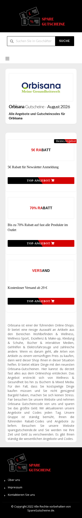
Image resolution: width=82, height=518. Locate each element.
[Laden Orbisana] (41, 87)
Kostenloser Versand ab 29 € (27, 288)
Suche (64, 41)
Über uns (14, 480)
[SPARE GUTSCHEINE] (41, 18)
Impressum (15, 487)
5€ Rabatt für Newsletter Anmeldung (33, 167)
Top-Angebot (39, 180)
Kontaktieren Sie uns (21, 495)
